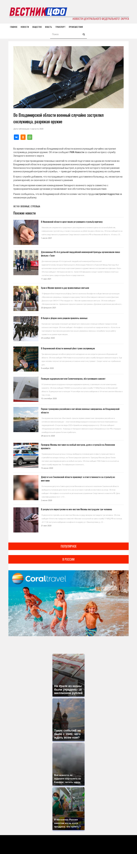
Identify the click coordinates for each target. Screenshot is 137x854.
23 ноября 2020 (48, 338)
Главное (13, 26)
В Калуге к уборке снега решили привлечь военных (64, 318)
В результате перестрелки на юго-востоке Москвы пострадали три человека (76, 509)
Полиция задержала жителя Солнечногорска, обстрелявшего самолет (73, 378)
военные (25, 206)
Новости (25, 26)
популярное (69, 546)
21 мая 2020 (46, 526)
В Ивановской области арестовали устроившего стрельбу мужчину (71, 221)
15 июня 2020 (47, 468)
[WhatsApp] (29, 137)
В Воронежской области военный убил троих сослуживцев (68, 348)
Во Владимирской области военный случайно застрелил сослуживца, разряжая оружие (58, 118)
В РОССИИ (68, 559)
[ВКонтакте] (16, 137)
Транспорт (60, 26)
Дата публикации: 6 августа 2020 (28, 129)
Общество (37, 26)
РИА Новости (77, 152)
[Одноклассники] (23, 137)
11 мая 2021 (46, 279)
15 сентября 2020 (49, 398)
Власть (48, 26)
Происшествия (76, 26)
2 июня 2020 (46, 500)
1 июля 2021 (46, 238)
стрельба (35, 206)
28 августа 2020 (48, 436)
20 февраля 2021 (48, 308)
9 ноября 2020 (47, 368)
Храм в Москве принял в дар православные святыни (65, 287)
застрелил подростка (107, 194)
